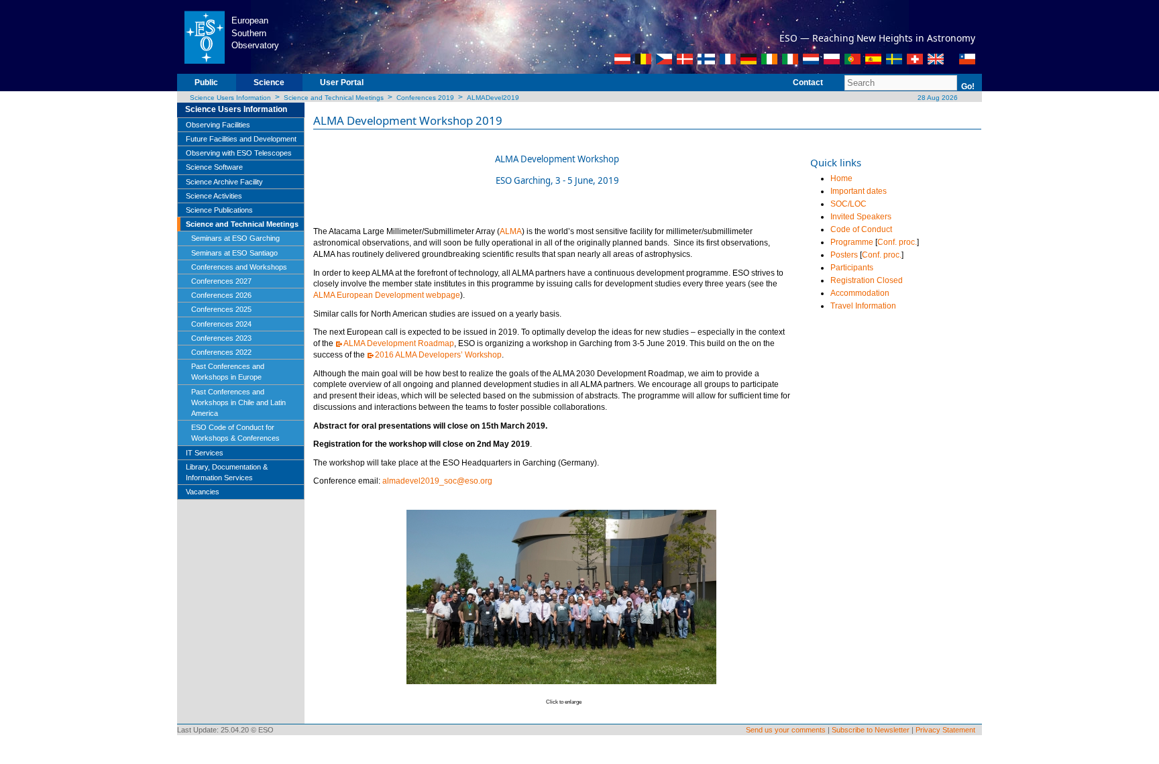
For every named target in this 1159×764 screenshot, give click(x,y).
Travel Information (863, 306)
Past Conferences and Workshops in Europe (227, 371)
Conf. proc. (897, 242)
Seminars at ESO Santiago (234, 253)
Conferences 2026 (221, 295)
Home (841, 178)
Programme (851, 242)
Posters (844, 255)
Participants (851, 267)
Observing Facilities (218, 125)
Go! (968, 86)
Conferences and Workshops (239, 267)
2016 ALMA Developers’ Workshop (438, 355)
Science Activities (214, 196)
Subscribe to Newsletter (870, 730)
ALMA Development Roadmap (398, 343)
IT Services (204, 453)
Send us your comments (786, 730)
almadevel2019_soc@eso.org (437, 481)
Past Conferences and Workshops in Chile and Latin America (238, 402)
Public (206, 82)
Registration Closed (866, 280)
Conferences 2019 (425, 97)
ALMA (511, 231)
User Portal (342, 82)
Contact (808, 82)
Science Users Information (230, 97)
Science (269, 82)
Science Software (214, 167)
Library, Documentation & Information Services (227, 472)
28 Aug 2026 (937, 97)
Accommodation (859, 293)
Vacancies (202, 492)
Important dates (858, 191)
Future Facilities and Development (241, 139)
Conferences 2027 (221, 281)
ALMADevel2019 (493, 97)
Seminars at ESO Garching (235, 238)
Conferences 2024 (221, 324)
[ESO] (204, 36)
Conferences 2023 (221, 338)
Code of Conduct (861, 229)
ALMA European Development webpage (386, 295)
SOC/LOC (848, 204)
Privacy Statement (945, 730)
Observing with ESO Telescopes (239, 153)
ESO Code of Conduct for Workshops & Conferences (235, 432)
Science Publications (219, 210)
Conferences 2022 (221, 352)
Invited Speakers (860, 216)
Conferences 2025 (221, 309)
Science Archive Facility (224, 182)
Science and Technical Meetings (334, 97)
